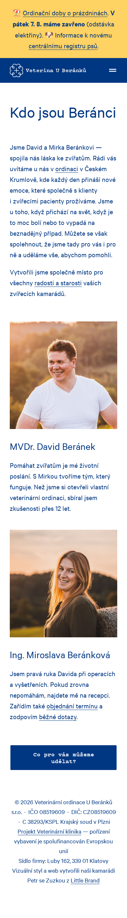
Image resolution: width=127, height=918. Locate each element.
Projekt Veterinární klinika (49, 831)
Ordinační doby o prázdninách (65, 12)
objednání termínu (72, 706)
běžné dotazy (58, 716)
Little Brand (85, 880)
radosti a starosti (58, 282)
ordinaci (66, 168)
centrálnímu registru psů (63, 45)
